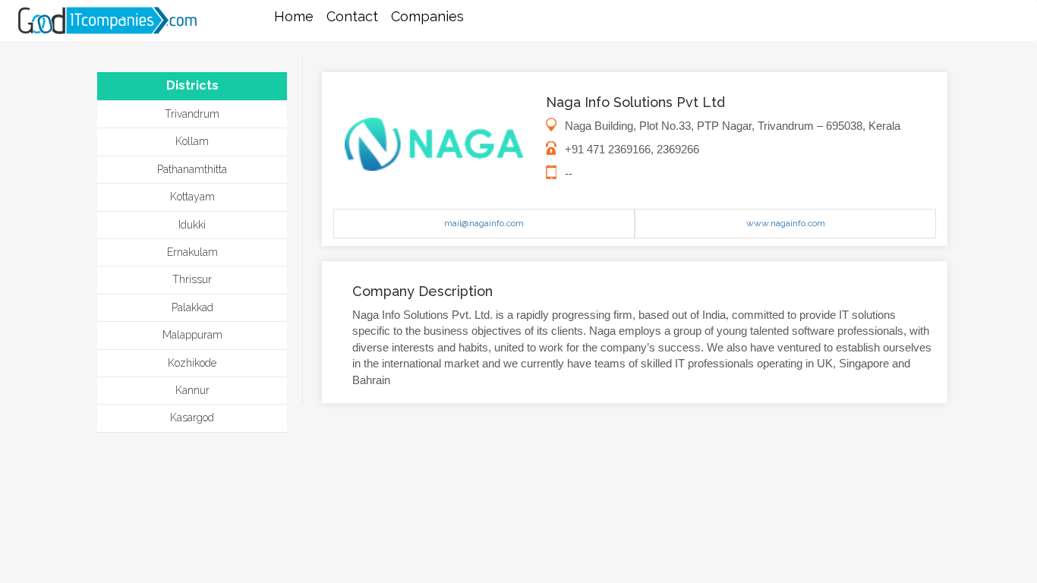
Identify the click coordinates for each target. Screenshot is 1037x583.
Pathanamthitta (192, 169)
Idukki (192, 225)
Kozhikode (192, 363)
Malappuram (192, 335)
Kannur (192, 390)
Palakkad (192, 307)
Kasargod (192, 417)
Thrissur (192, 279)
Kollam (192, 141)
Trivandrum (192, 114)
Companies (427, 16)
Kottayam (192, 197)
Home (294, 16)
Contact (352, 16)
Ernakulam (192, 252)
